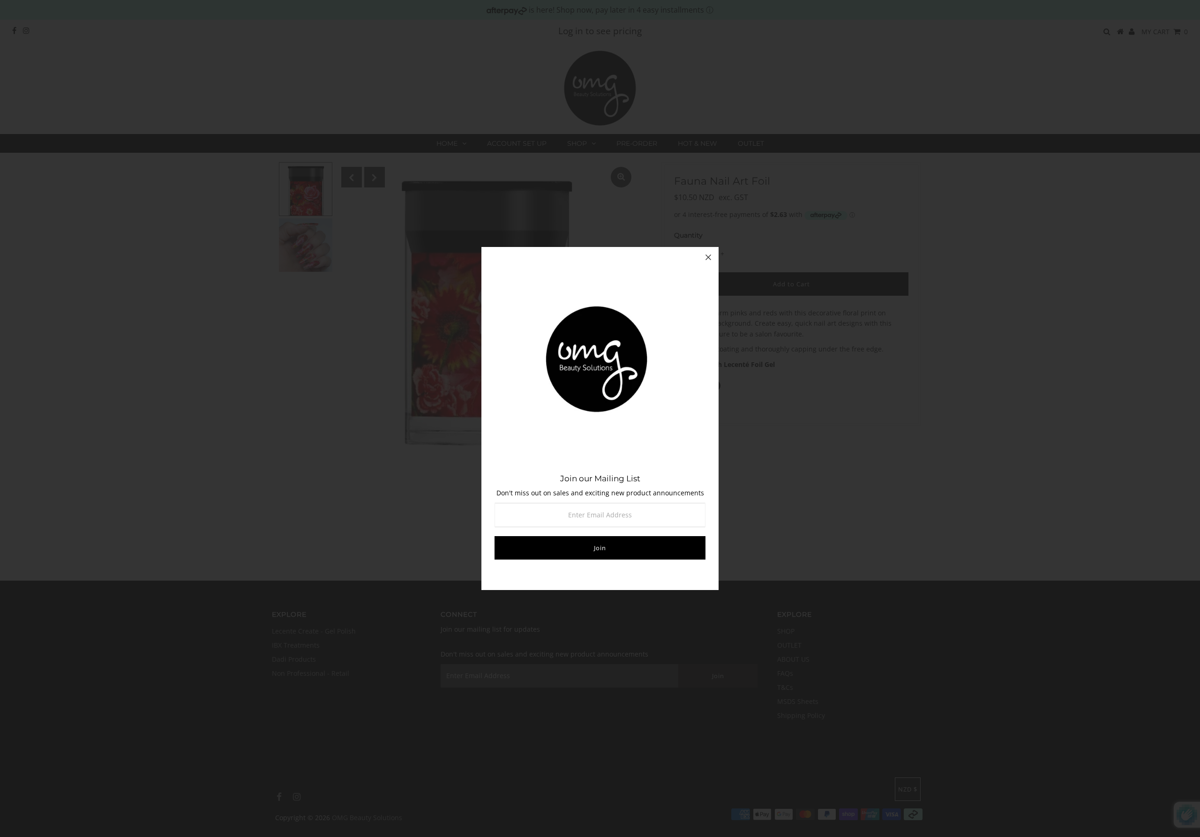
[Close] (708, 257)
